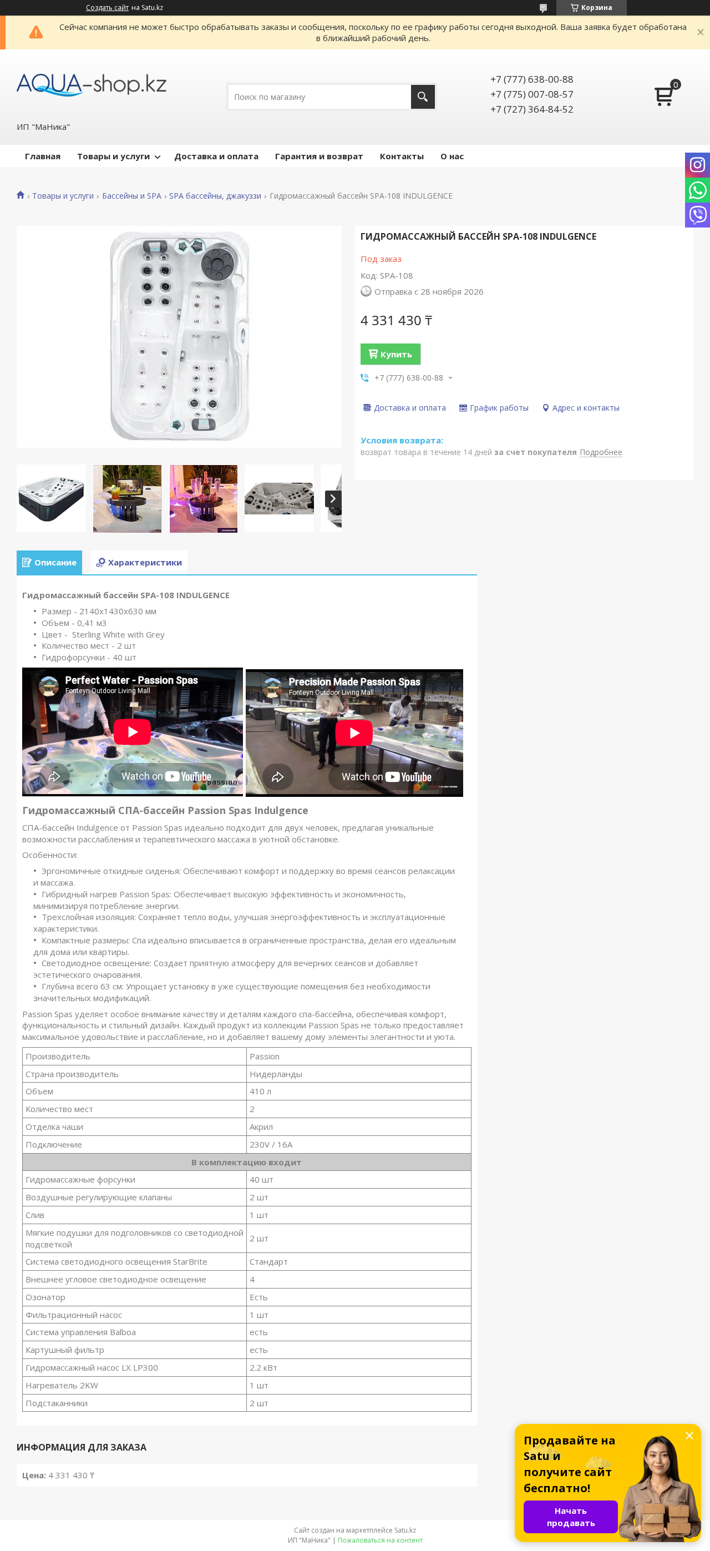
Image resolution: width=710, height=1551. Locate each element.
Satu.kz (405, 1530)
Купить (396, 354)
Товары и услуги (113, 155)
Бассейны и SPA (131, 196)
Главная (42, 155)
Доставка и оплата (216, 155)
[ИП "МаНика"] (91, 84)
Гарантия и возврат (319, 155)
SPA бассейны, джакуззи (215, 196)
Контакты (402, 155)
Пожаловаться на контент (380, 1540)
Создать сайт (107, 8)
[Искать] (423, 97)
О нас (452, 155)
